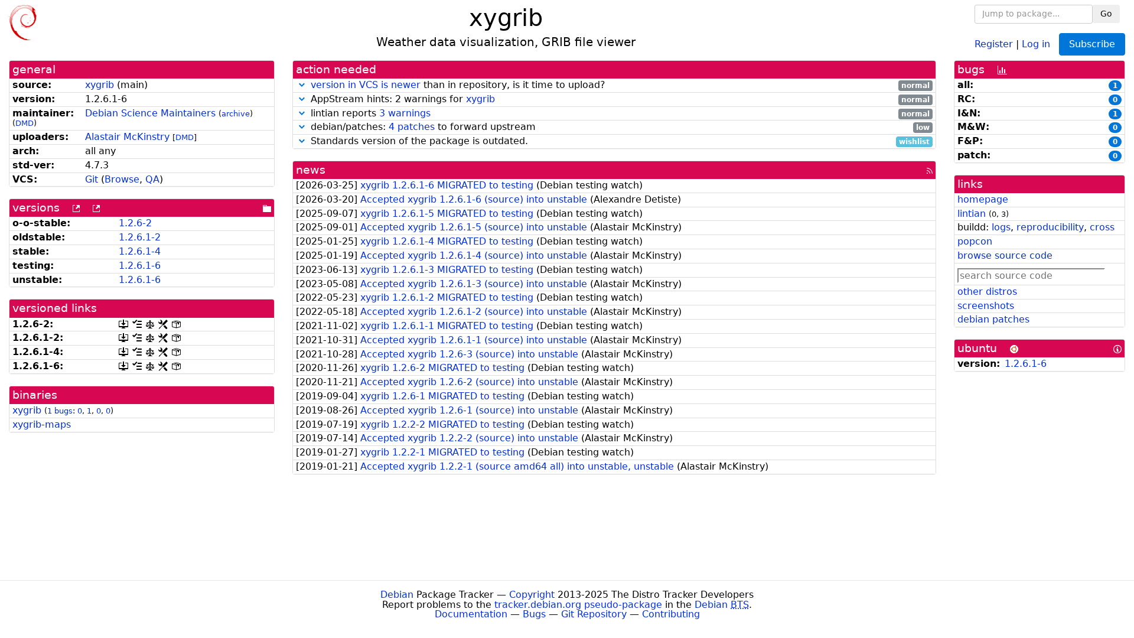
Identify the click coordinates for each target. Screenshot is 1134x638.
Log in (1036, 43)
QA (152, 179)
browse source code (1004, 255)
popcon (974, 241)
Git (91, 179)
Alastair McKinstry (127, 136)
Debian (396, 594)
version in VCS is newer (366, 84)
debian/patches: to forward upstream (619, 127)
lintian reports (619, 114)
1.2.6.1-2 (140, 237)
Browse (122, 179)
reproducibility (1050, 227)
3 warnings (405, 113)
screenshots (985, 305)
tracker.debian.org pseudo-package (578, 604)
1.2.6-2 (135, 223)
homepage (982, 199)
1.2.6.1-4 (140, 251)
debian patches (993, 319)
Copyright (532, 594)
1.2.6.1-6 (140, 265)
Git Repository (594, 614)
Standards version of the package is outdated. (619, 141)
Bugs (534, 614)
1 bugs (60, 410)
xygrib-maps (41, 424)
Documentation (471, 614)
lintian (971, 213)
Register (994, 43)
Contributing (671, 614)
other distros (987, 291)
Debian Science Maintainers (150, 113)
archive (235, 113)
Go (1106, 13)
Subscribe (1092, 44)
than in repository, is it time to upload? (620, 85)
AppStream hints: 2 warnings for (619, 100)
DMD (24, 123)
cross (1102, 227)
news (310, 170)
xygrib (99, 84)
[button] (302, 84)
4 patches (412, 126)
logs (1001, 227)
